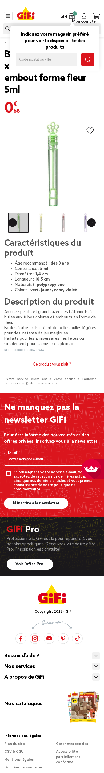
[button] (72, 16)
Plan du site (14, 744)
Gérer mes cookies (72, 744)
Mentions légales (19, 760)
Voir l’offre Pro (29, 564)
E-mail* (13, 453)
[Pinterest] (63, 637)
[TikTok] (77, 637)
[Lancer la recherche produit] (7, 28)
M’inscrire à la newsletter (36, 503)
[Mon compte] (84, 16)
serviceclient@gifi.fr (21, 383)
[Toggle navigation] (8, 16)
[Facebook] (20, 637)
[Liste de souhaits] (90, 130)
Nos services (19, 666)
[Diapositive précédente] (12, 223)
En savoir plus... (48, 383)
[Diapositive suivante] (91, 223)
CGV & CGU (14, 752)
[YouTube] (49, 637)
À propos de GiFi (24, 677)
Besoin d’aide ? (21, 656)
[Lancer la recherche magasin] (87, 59)
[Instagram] (35, 637)
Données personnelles (23, 768)
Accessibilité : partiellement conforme (68, 757)
